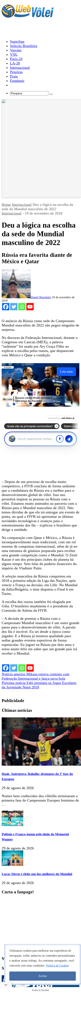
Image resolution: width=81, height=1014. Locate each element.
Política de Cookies (57, 965)
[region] (42, 964)
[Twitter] (13, 306)
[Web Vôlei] (28, 16)
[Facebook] (5, 306)
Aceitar (42, 976)
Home (6, 205)
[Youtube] (30, 306)
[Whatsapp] (22, 306)
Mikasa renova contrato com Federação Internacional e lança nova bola (35, 676)
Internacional (22, 205)
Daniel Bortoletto (41, 297)
